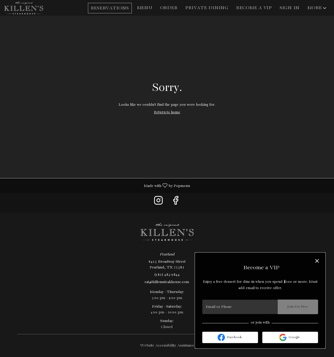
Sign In (290, 7)
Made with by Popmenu (97, 185)
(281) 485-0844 (167, 275)
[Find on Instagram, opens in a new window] (158, 202)
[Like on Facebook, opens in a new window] (175, 202)
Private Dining (206, 7)
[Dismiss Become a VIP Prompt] (317, 261)
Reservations (110, 8)
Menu (144, 7)
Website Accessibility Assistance (167, 345)
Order (169, 7)
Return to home (167, 112)
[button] (317, 8)
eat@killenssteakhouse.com (167, 282)
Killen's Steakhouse (167, 232)
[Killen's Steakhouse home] (27, 7)
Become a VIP (254, 7)
